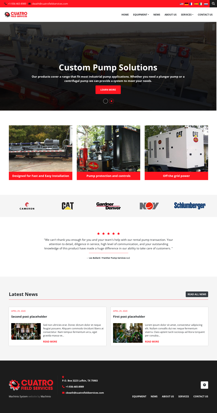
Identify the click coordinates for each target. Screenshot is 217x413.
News (156, 14)
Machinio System (18, 396)
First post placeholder (129, 317)
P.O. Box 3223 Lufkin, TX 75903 (80, 380)
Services (186, 14)
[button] (141, 14)
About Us (171, 14)
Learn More (108, 89)
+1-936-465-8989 (17, 3)
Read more (50, 341)
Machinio (46, 396)
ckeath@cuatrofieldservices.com (50, 3)
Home (125, 14)
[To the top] (204, 385)
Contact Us (205, 14)
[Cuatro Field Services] (31, 384)
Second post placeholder (29, 317)
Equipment (140, 14)
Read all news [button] (197, 294)
